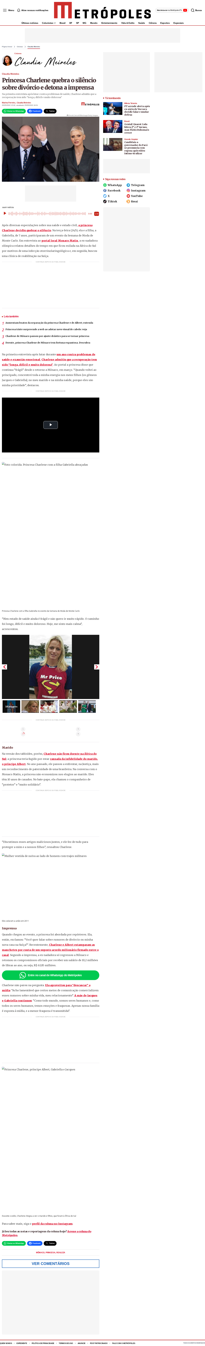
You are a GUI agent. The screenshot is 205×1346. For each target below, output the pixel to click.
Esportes (165, 23)
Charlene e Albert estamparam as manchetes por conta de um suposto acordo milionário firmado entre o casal (50, 950)
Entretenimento (109, 23)
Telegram (138, 185)
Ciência (153, 23)
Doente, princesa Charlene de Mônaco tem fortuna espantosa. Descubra (47, 342)
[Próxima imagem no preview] (96, 666)
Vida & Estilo (127, 23)
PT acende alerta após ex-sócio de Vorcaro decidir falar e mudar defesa (137, 110)
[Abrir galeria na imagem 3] (49, 706)
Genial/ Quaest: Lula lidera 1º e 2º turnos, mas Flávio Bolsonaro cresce (136, 128)
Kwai (134, 201)
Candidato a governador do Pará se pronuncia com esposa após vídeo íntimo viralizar (136, 148)
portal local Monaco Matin (59, 240)
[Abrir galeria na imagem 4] (68, 706)
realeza (60, 1252)
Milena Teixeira (130, 103)
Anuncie (81, 1343)
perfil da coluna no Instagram (52, 1223)
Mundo (94, 23)
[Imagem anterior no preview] (4, 666)
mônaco (40, 1252)
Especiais (178, 23)
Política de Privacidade (43, 1343)
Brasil (63, 23)
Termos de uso (66, 1343)
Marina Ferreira (8, 103)
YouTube (137, 196)
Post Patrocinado (99, 1343)
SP (77, 23)
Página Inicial (7, 47)
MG (84, 23)
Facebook (114, 190)
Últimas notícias (29, 23)
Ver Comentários (51, 1263)
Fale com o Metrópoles (123, 1343)
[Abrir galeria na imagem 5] (87, 706)
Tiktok (112, 201)
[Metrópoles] (102, 10)
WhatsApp (115, 185)
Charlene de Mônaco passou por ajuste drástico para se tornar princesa (47, 336)
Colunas (20, 47)
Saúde (141, 23)
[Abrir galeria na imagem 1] (50, 667)
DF (70, 23)
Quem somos (6, 1343)
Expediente (21, 1343)
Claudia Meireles (34, 47)
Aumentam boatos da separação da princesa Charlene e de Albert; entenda (49, 322)
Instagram (138, 190)
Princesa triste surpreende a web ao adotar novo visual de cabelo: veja (46, 329)
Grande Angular (131, 139)
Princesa (51, 1252)
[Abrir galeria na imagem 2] (30, 706)
